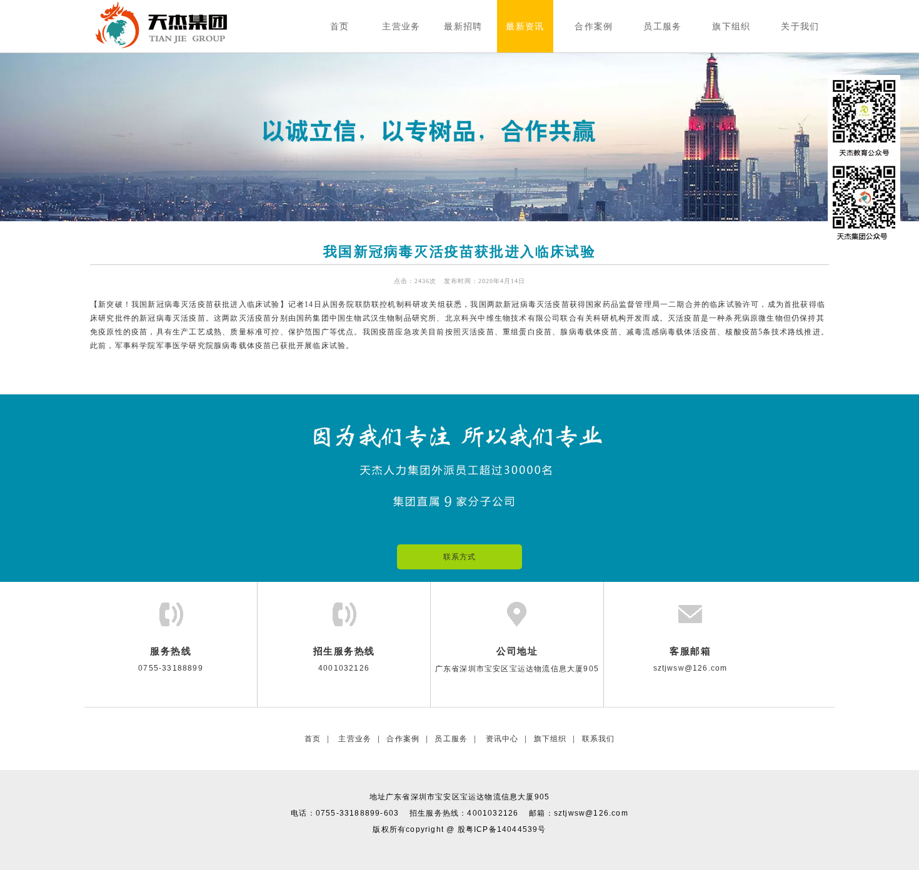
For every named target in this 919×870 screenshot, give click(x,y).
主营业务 (353, 738)
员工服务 (451, 738)
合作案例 (402, 738)
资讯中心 (500, 738)
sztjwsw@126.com (591, 813)
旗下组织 (550, 738)
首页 (312, 738)
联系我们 (598, 738)
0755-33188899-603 (357, 813)
